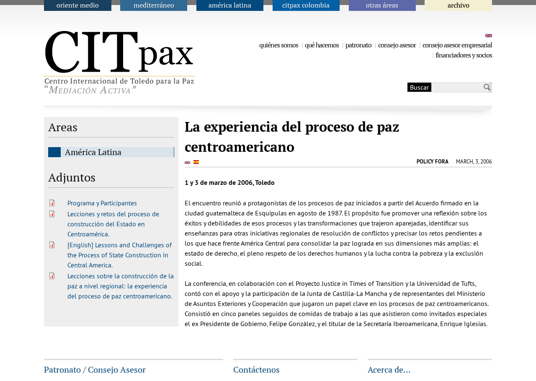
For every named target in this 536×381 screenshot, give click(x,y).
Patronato (358, 45)
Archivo (458, 5)
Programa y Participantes (102, 203)
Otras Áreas (382, 5)
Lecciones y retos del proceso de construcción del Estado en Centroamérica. (113, 224)
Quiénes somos (278, 45)
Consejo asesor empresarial (457, 45)
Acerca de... (389, 369)
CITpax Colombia (306, 5)
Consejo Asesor (397, 45)
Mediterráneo (154, 5)
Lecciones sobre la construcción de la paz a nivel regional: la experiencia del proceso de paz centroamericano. (120, 286)
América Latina (230, 5)
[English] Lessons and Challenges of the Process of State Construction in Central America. (119, 255)
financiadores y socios (464, 55)
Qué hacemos (322, 45)
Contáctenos (256, 369)
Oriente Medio (78, 5)
